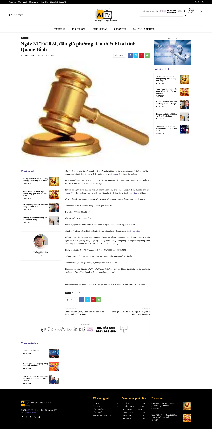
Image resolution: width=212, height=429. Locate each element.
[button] (201, 11)
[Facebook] (184, 11)
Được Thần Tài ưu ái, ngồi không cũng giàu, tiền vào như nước (35, 194)
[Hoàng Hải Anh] (40, 241)
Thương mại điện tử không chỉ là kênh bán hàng (35, 219)
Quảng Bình (117, 174)
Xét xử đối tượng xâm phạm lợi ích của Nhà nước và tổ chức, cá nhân (35, 378)
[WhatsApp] (147, 55)
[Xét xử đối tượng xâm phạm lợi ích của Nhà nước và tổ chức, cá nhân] (54, 379)
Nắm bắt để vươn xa (31, 351)
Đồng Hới (24, 38)
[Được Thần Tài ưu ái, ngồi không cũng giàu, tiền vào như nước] (54, 194)
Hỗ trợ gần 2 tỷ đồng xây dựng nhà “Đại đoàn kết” (35, 365)
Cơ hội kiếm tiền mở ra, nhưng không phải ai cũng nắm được (35, 180)
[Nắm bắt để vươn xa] (54, 353)
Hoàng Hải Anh (28, 55)
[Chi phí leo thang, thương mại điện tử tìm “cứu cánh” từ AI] (184, 129)
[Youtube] (184, 15)
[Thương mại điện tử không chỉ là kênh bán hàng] (54, 220)
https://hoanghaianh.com (41, 256)
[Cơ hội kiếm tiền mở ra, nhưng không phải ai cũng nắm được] (54, 182)
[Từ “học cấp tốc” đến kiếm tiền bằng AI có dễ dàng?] (54, 207)
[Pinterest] (141, 55)
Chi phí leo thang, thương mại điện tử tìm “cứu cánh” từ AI (167, 128)
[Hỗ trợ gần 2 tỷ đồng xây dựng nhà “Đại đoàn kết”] (54, 366)
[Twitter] (135, 55)
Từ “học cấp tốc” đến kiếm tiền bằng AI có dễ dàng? (35, 206)
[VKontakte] (35, 417)
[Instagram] (26, 417)
